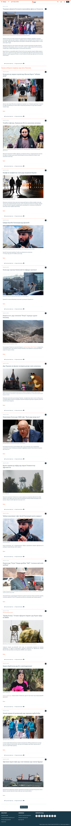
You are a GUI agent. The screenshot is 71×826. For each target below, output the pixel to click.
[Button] (8, 63)
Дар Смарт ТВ (21, 819)
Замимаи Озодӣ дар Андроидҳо (24, 815)
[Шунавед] (64, 2)
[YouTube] (61, 2)
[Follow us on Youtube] (42, 816)
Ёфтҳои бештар (24, 807)
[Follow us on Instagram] (44, 816)
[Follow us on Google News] (37, 816)
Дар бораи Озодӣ (4, 815)
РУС (58, 1)
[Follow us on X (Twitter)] (47, 816)
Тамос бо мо (3, 821)
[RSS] (52, 816)
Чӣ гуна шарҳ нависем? (6, 819)
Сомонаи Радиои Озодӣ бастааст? (8, 817)
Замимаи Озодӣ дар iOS (23, 817)
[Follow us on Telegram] (50, 816)
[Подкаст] (55, 816)
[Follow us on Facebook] (39, 816)
